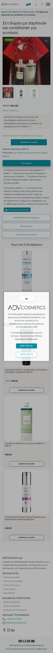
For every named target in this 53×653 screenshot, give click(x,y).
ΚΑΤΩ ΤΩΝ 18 (26, 354)
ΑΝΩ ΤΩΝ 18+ (26, 346)
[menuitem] (26, 298)
